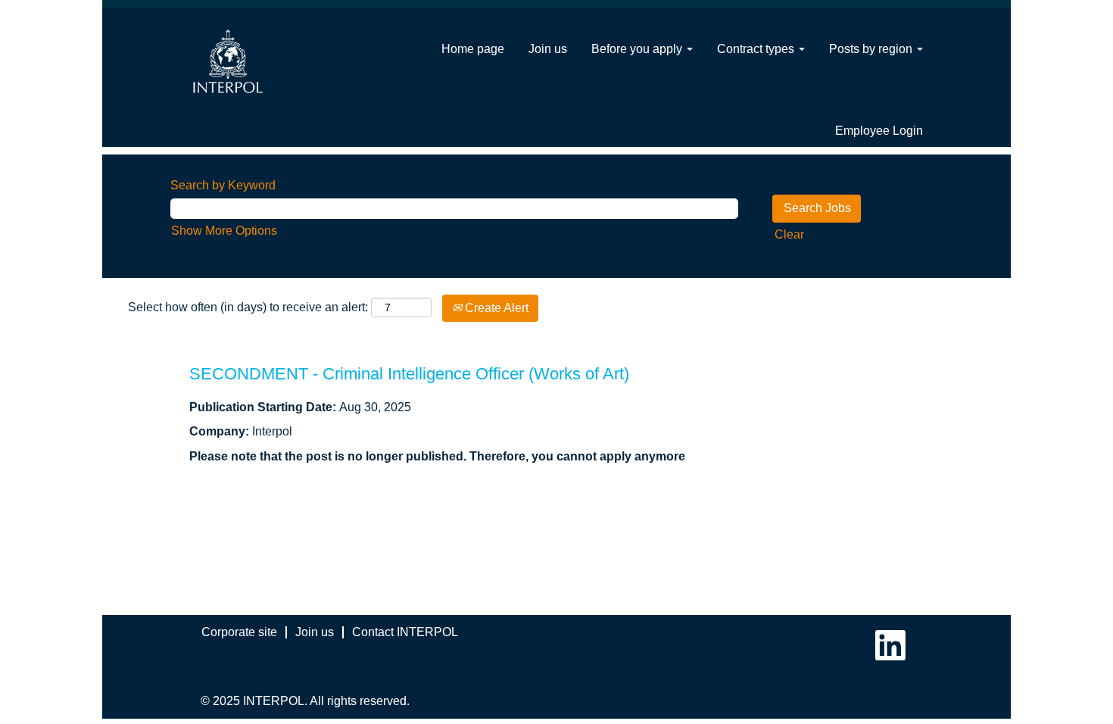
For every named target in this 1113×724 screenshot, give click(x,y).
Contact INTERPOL (405, 632)
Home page (472, 48)
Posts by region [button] (872, 48)
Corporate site (239, 632)
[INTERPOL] (228, 61)
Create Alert (495, 307)
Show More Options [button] (224, 230)
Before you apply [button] (638, 48)
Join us (547, 48)
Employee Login (879, 130)
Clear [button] (789, 234)
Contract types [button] (757, 48)
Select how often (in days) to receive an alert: (248, 307)
